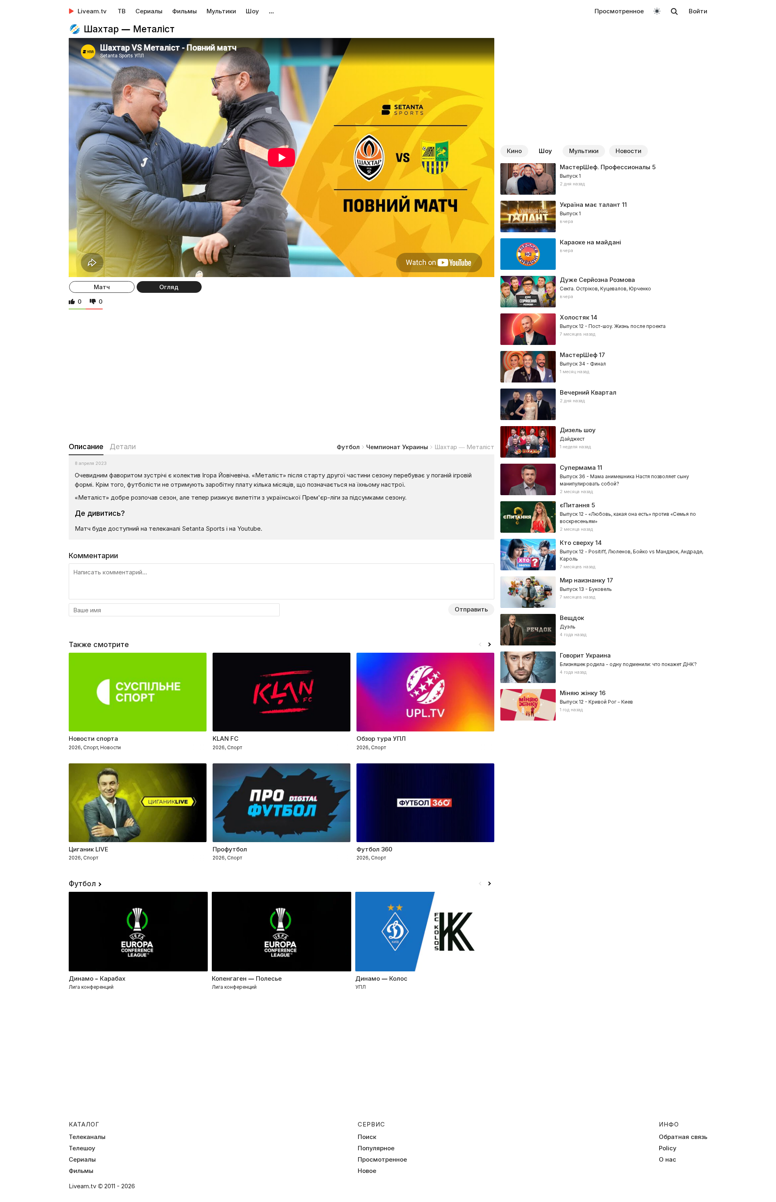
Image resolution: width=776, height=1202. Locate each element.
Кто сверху (577, 542)
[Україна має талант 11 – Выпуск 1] (603, 216)
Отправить (471, 609)
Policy (668, 1148)
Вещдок (572, 618)
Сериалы (148, 11)
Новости (628, 151)
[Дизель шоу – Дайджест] (603, 442)
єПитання (575, 505)
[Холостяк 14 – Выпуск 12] (603, 329)
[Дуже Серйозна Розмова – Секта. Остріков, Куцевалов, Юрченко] (603, 291)
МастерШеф (578, 355)
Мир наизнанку (582, 580)
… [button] (271, 11)
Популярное (376, 1148)
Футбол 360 (374, 849)
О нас (667, 1159)
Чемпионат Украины (397, 447)
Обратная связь (683, 1137)
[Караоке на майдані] (603, 254)
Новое (367, 1171)
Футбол (348, 447)
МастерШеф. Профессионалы (605, 167)
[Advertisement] (281, 374)
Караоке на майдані (590, 242)
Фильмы (184, 11)
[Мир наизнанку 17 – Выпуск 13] (603, 592)
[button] (489, 645)
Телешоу (82, 1148)
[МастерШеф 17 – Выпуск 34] (603, 366)
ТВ (122, 11)
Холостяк (574, 317)
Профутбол (230, 849)
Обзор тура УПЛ (381, 738)
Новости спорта (93, 738)
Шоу (252, 11)
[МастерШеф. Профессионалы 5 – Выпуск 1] (603, 179)
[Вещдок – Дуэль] (603, 629)
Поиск (367, 1137)
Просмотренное (619, 11)
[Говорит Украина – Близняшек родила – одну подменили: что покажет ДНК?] (603, 667)
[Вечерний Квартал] (603, 404)
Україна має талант (590, 204)
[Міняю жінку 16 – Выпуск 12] (603, 705)
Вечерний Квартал (588, 392)
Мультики (221, 11)
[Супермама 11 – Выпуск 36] (603, 479)
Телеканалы (87, 1137)
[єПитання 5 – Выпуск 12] (603, 517)
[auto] (657, 10)
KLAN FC (225, 738)
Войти (698, 11)
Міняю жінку (579, 693)
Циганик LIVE (88, 849)
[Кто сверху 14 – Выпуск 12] (603, 554)
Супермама (578, 467)
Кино (514, 151)
